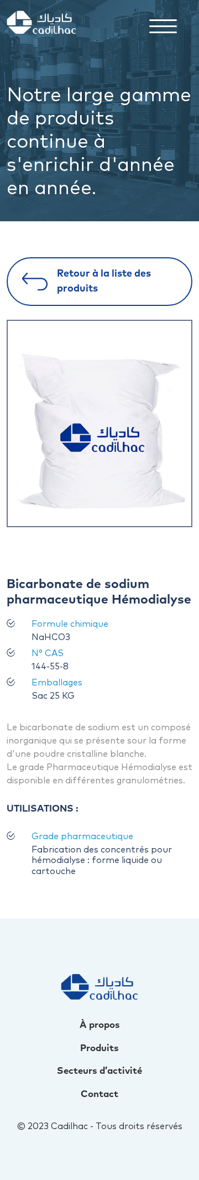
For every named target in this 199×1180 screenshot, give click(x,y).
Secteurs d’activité (99, 1071)
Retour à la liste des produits (104, 281)
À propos (100, 1025)
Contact (99, 1094)
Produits (99, 1048)
